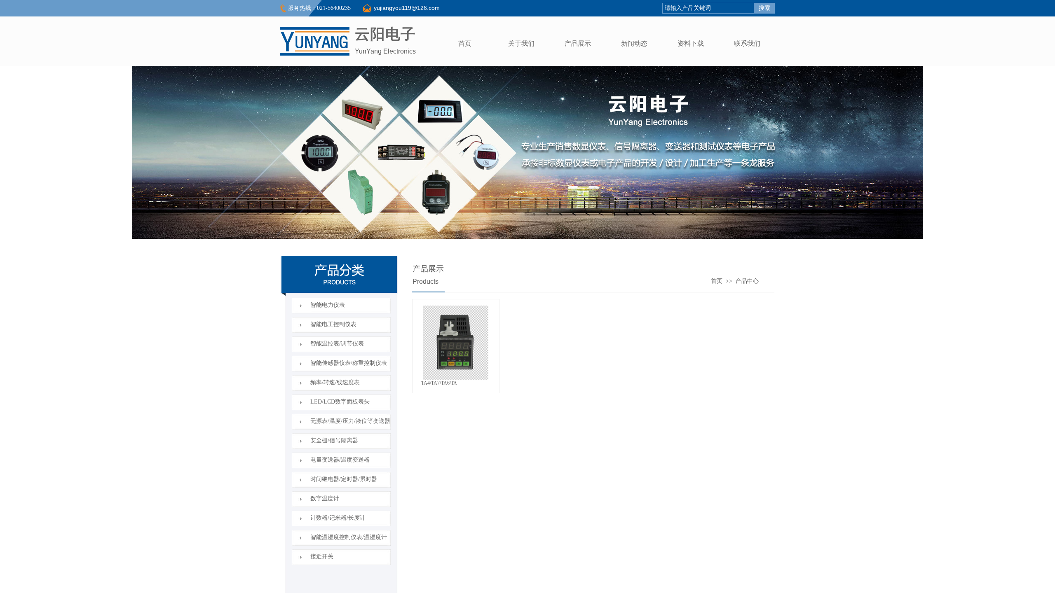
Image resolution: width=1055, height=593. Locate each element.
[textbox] (708, 8)
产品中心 (747, 281)
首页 (716, 281)
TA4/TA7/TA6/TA (439, 383)
